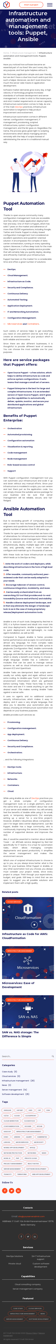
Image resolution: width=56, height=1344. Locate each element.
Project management (13, 1164)
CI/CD (6, 1116)
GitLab (39, 1126)
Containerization (11, 1126)
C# (39, 1110)
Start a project (31, 5)
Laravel (7, 1142)
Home (6, 53)
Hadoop (7, 1131)
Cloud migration (11, 1121)
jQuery (29, 1137)
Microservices (14, 323)
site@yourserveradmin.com (31, 1216)
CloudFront (30, 1116)
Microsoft (38, 1142)
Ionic (6, 1137)
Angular (7, 1110)
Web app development (41, 1174)
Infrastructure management (24, 53)
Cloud (17, 1116)
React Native (33, 1164)
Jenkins (17, 1137)
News (4, 1085)
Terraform (22, 1174)
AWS (30, 1110)
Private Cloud (31, 1158)
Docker (28, 1126)
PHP (17, 1158)
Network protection (13, 1153)
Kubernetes (42, 1137)
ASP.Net (20, 1110)
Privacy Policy (31, 1333)
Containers (33, 323)
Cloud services (14, 902)
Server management (12, 1089)
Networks (32, 1153)
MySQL (32, 1147)
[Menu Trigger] (49, 4)
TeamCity (8, 1174)
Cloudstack (29, 1121)
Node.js (7, 1158)
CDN (48, 1110)
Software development (13, 1094)
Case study (7, 1071)
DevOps (35, 798)
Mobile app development (14, 1147)
